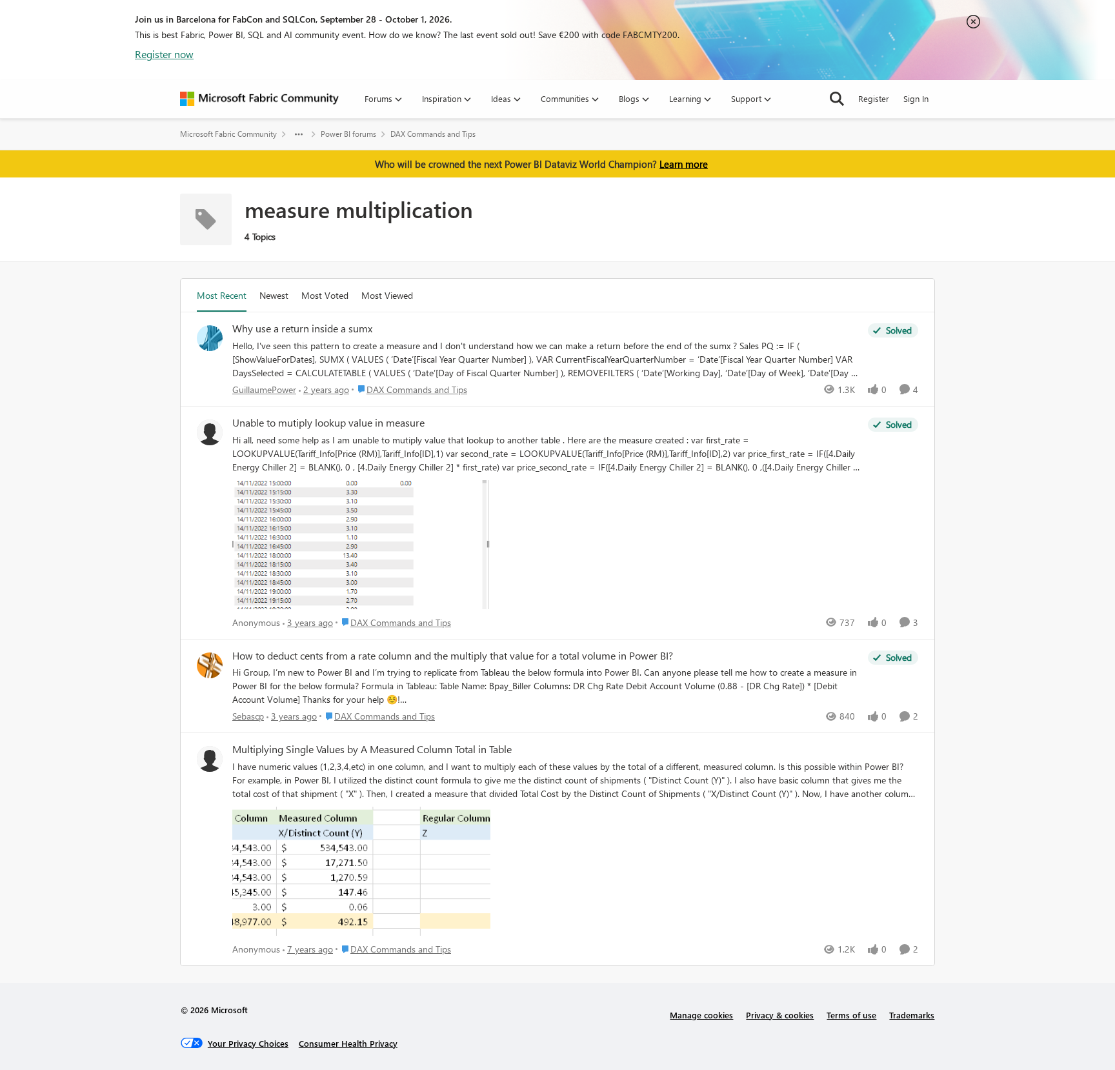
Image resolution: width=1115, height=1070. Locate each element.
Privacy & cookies (780, 1014)
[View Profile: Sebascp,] (210, 665)
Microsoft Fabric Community (228, 134)
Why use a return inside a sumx (302, 328)
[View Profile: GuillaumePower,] (210, 338)
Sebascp (248, 716)
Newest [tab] (273, 295)
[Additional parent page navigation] (298, 134)
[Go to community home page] (259, 99)
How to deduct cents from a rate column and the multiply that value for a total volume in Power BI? (452, 655)
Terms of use (851, 1014)
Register (873, 98)
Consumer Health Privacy (348, 1043)
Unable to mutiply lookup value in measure (328, 422)
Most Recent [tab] (221, 295)
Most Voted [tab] (324, 295)
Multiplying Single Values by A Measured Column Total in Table (372, 749)
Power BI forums (348, 134)
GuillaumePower (264, 389)
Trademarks (911, 1014)
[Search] (837, 98)
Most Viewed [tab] (387, 295)
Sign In (916, 98)
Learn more (683, 163)
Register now (164, 54)
